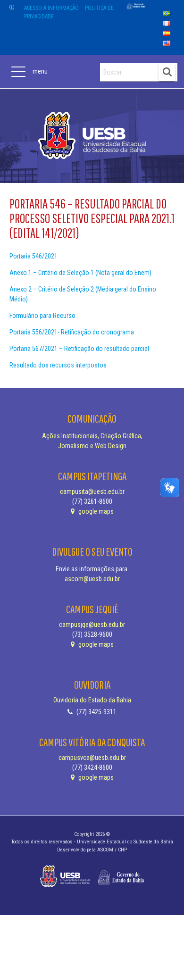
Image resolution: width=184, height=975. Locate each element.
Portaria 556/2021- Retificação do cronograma (71, 332)
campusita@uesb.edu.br (92, 491)
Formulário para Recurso (42, 315)
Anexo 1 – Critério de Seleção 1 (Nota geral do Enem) (80, 272)
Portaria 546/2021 (33, 256)
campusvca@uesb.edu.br (92, 757)
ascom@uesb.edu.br (92, 579)
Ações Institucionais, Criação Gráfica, (92, 436)
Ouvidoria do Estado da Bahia (92, 700)
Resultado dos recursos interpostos (58, 365)
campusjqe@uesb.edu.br (92, 624)
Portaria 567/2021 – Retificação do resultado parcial (79, 348)
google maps (95, 511)
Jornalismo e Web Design (92, 446)
